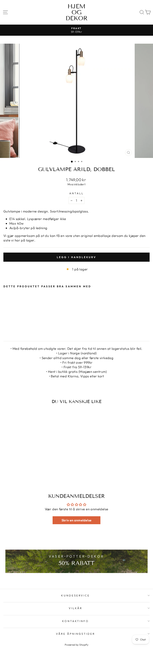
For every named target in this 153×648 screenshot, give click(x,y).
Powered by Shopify (76, 644)
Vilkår (75, 608)
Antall (76, 193)
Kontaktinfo (75, 621)
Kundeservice (75, 595)
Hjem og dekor (77, 12)
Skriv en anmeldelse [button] (77, 520)
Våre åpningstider (75, 633)
